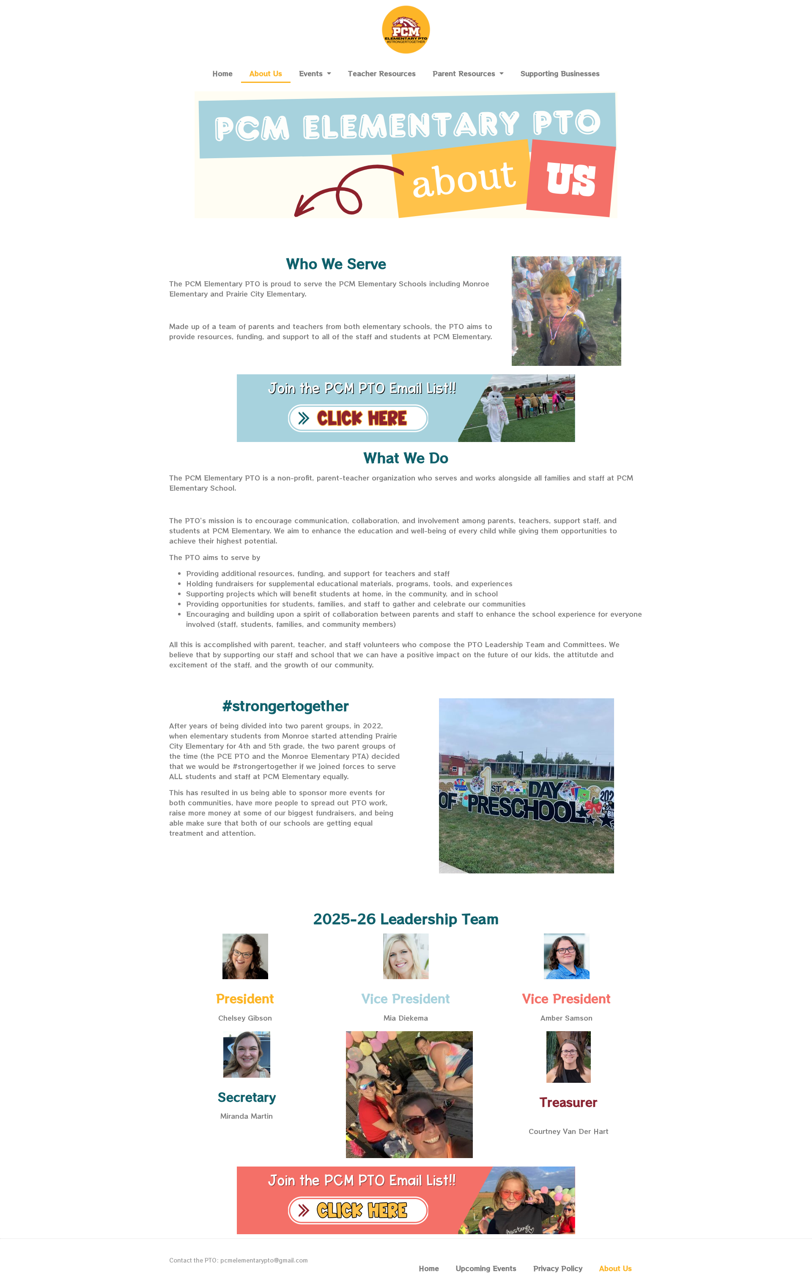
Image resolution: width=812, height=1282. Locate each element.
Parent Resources (464, 73)
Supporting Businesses (560, 73)
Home (222, 73)
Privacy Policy (557, 1268)
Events (311, 73)
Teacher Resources (382, 73)
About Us (266, 73)
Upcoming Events (486, 1268)
